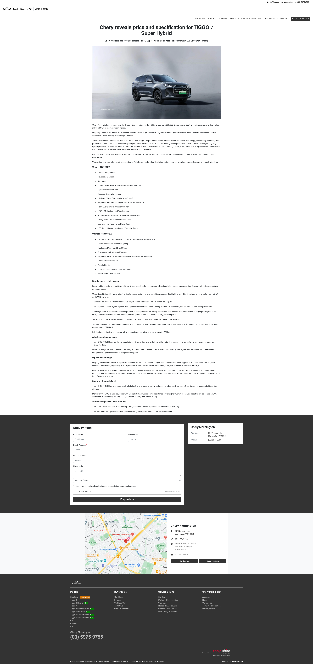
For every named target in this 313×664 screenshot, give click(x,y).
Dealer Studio (237, 661)
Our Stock (118, 597)
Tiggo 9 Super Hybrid (79, 618)
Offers (223, 19)
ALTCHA (177, 491)
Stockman (74, 597)
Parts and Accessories (168, 600)
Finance (234, 19)
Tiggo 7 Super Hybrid (79, 609)
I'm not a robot (84, 492)
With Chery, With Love (167, 612)
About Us (206, 597)
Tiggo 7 (73, 606)
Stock (211, 19)
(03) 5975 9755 (303, 2)
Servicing (162, 597)
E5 (71, 627)
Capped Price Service (167, 609)
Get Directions (213, 561)
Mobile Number (80, 456)
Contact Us (184, 561)
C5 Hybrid (74, 624)
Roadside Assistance (167, 606)
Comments (78, 466)
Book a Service (300, 19)
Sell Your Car (120, 603)
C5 (71, 621)
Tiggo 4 (73, 600)
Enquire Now (127, 499)
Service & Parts (250, 19)
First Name (78, 435)
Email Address (80, 445)
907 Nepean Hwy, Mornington (281, 2)
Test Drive (118, 606)
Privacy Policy (208, 609)
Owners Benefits (121, 609)
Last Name (133, 435)
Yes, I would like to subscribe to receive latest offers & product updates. (106, 486)
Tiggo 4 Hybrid (76, 603)
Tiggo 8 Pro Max (77, 612)
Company (282, 19)
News (204, 600)
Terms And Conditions (212, 606)
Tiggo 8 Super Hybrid (79, 615)
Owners (268, 19)
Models (199, 19)
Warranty (162, 603)
